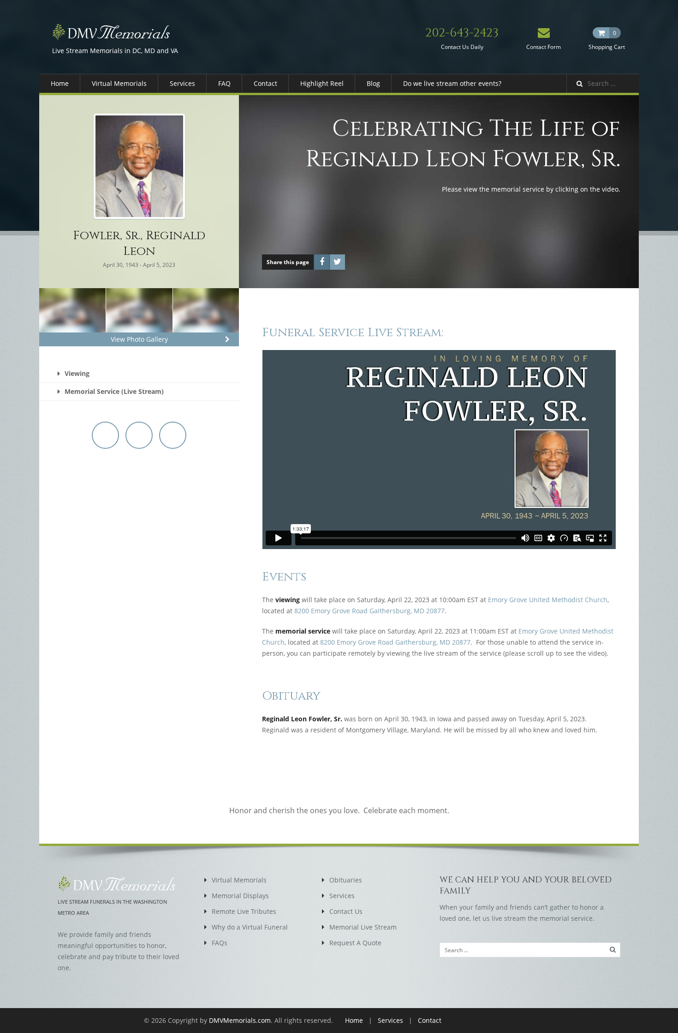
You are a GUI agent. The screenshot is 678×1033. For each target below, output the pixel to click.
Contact (265, 83)
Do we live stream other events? (452, 83)
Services (182, 83)
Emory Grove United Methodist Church (547, 599)
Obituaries (345, 880)
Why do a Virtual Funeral (250, 927)
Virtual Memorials (119, 83)
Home (60, 83)
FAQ (224, 83)
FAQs (219, 942)
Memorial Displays (240, 895)
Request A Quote (355, 942)
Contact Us (346, 911)
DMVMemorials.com (240, 1020)
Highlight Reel (322, 83)
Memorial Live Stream (363, 927)
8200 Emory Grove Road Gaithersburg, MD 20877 (369, 610)
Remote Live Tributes (244, 911)
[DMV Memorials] (115, 32)
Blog (373, 83)
